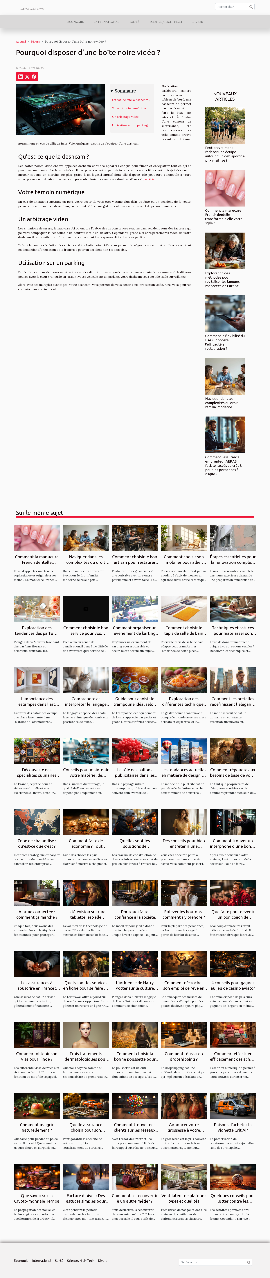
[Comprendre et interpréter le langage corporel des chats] (86, 680)
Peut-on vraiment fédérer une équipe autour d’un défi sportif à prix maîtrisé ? (225, 154)
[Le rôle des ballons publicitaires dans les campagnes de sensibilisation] (135, 751)
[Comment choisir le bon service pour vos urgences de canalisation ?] (86, 608)
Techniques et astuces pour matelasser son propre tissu (233, 633)
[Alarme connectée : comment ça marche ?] (37, 892)
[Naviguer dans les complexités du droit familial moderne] (225, 376)
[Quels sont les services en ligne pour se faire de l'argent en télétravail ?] (86, 963)
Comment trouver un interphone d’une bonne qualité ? (233, 846)
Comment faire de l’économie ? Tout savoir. (86, 846)
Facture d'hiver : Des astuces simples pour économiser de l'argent (86, 1201)
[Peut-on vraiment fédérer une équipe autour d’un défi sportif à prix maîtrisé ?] (225, 125)
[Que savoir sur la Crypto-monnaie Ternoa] (37, 1176)
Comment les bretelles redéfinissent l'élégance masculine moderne (232, 704)
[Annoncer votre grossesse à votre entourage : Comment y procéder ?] (184, 1105)
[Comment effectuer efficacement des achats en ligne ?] (233, 1034)
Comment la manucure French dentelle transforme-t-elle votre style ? (223, 216)
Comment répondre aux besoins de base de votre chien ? (233, 775)
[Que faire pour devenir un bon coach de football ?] (233, 892)
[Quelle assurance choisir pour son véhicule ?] (86, 1105)
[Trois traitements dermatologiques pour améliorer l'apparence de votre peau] (86, 1034)
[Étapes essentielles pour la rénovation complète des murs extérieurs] (233, 537)
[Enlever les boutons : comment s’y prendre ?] (184, 892)
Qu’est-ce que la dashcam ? (131, 100)
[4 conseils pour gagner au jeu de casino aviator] (233, 963)
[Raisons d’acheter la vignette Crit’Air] (233, 1105)
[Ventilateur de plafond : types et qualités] (184, 1176)
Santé (134, 21)
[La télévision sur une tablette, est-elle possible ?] (86, 892)
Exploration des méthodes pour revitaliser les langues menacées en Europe (222, 279)
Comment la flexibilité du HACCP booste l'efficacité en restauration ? (225, 342)
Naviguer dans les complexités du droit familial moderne (221, 403)
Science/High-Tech (166, 21)
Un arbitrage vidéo (125, 116)
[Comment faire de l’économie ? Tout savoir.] (86, 822)
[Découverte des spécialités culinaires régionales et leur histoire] (37, 751)
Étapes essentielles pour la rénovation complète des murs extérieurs (233, 562)
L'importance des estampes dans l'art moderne (36, 704)
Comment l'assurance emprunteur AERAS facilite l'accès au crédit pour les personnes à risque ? (223, 465)
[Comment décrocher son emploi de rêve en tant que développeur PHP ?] (184, 963)
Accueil (21, 41)
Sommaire (125, 91)
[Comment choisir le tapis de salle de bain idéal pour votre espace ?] (184, 608)
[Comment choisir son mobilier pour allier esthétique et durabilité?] (184, 537)
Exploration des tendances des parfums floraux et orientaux (37, 633)
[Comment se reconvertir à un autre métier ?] (135, 1176)
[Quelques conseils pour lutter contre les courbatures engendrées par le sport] (233, 1176)
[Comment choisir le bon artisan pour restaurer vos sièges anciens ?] (135, 537)
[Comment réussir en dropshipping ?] (184, 1034)
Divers (197, 21)
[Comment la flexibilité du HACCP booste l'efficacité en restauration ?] (225, 313)
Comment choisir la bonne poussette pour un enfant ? (135, 1059)
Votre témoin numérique (129, 108)
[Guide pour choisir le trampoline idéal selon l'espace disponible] (135, 680)
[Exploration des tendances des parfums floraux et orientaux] (37, 608)
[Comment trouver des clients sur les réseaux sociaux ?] (135, 1105)
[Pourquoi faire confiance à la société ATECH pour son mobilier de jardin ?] (135, 892)
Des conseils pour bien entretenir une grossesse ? (184, 846)
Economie (75, 21)
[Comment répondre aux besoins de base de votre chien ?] (233, 751)
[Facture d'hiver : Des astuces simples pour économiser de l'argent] (86, 1176)
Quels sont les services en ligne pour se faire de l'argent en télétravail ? (86, 988)
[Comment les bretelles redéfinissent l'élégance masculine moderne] (233, 680)
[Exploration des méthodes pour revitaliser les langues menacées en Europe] (225, 250)
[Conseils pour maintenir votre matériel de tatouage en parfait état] (86, 751)
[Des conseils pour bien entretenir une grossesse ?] (184, 822)
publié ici (149, 179)
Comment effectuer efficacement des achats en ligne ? (233, 1059)
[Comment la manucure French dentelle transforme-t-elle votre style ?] (225, 188)
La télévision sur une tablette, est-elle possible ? (85, 917)
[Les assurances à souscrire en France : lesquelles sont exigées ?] (37, 963)
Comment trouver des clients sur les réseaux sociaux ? (135, 1130)
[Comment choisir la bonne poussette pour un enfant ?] (135, 1034)
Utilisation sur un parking (130, 125)
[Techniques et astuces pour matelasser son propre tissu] (233, 608)
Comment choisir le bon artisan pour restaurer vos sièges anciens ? (134, 562)
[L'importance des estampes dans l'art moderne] (37, 680)
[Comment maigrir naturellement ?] (37, 1105)
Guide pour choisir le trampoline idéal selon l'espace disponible (135, 704)
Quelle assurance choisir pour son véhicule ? (85, 1130)
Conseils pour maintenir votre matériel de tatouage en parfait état (86, 775)
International (106, 21)
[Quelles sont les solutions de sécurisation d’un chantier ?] (135, 822)
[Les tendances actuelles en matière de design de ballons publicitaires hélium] (184, 751)
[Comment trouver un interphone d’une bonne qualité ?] (233, 822)
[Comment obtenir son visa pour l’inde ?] (37, 1034)
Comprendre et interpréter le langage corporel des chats (86, 704)
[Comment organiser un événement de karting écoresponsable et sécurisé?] (135, 608)
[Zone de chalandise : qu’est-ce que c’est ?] (37, 822)
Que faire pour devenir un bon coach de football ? (232, 917)
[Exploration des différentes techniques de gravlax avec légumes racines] (184, 680)
